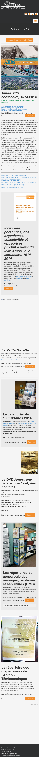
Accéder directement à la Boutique (19, 40)
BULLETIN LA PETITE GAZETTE (11, 180)
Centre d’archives (16, 360)
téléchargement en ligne (23, 276)
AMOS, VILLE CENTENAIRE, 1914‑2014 (13, 175)
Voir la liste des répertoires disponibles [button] (16, 605)
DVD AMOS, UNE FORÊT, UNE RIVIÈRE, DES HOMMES (18, 182)
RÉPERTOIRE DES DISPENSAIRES (12, 187)
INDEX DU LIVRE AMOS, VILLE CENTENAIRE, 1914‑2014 (19, 177)
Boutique (30, 116)
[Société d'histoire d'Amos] (13, 5)
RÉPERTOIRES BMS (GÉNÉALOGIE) (12, 185)
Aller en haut (34, 704)
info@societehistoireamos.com (11, 756)
